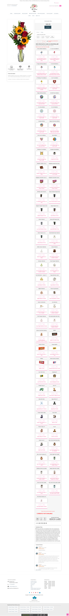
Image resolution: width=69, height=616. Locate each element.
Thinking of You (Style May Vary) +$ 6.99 (41, 160)
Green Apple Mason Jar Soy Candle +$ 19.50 (54, 465)
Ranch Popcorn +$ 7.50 (42, 242)
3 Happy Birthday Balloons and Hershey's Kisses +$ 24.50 (41, 74)
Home (11, 13)
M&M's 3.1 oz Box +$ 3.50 (54, 340)
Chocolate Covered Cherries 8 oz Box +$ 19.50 (54, 188)
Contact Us (32, 584)
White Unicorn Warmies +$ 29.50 (41, 257)
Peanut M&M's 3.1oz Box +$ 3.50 (54, 355)
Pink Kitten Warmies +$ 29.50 (42, 506)
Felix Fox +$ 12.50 (54, 436)
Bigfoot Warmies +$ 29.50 (41, 298)
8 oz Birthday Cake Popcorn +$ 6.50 (41, 202)
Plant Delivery (49, 13)
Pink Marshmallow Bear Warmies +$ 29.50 (55, 326)
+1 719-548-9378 (14, 5)
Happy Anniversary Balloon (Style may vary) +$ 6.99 (54, 131)
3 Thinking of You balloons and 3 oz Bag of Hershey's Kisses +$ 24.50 (41, 88)
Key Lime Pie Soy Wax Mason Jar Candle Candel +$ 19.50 (55, 493)
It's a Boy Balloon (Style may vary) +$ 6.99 (41, 117)
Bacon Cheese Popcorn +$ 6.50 (54, 201)
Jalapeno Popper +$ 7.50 (41, 215)
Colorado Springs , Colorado (24, 607)
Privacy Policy (33, 583)
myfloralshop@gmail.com (13, 586)
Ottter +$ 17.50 (54, 422)
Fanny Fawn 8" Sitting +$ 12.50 (54, 395)
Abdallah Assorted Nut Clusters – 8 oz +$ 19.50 (54, 174)
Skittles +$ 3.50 (41, 368)
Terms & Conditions (34, 582)
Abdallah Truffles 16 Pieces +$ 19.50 (42, 174)
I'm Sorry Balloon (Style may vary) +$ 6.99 (54, 146)
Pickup (42, 32)
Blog (33, 15)
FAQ (31, 585)
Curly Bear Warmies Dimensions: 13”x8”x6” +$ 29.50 (41, 341)
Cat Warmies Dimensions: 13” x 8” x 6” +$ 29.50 (41, 312)
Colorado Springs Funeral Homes (36, 588)
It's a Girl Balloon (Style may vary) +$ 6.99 (54, 117)
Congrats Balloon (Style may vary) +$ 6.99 (41, 131)
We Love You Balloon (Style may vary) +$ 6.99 (41, 146)
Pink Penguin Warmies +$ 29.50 (41, 326)
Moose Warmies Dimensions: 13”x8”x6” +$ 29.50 (54, 257)
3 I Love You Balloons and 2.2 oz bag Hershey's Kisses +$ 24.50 (55, 59)
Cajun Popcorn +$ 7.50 (54, 215)
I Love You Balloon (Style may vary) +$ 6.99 (55, 88)
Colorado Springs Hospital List (35, 589)
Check (44, 41)
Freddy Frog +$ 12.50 (41, 395)
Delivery (37, 32)
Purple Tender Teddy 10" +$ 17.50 (41, 423)
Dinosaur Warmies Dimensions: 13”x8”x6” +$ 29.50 (41, 271)
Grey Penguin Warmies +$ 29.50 (54, 271)
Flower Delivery (17, 13)
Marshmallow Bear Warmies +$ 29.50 (54, 243)
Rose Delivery (25, 13)
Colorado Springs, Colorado (13, 607)
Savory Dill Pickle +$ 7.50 (54, 229)
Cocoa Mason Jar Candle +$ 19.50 (41, 493)
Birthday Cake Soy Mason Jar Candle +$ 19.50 (42, 479)
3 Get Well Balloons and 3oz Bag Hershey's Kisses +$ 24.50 (54, 74)
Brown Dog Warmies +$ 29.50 (55, 298)
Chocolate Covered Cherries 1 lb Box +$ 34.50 (42, 188)
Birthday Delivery (32, 13)
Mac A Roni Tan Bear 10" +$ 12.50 (41, 465)
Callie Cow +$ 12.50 (41, 450)
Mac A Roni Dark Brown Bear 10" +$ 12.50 (54, 451)
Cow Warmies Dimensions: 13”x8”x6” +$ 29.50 (54, 312)
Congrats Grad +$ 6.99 (54, 159)
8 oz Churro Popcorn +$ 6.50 (41, 229)
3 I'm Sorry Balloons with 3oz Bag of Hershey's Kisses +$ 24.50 (41, 59)
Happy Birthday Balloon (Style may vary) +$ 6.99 (42, 103)
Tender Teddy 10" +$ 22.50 (41, 436)
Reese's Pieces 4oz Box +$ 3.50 (41, 355)
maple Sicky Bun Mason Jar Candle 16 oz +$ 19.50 (54, 479)
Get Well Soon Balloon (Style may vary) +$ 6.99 (54, 103)
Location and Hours (34, 581)
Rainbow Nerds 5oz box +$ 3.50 (54, 368)
